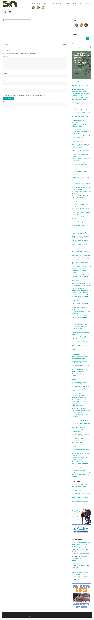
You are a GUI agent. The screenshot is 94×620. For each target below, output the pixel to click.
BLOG (38, 3)
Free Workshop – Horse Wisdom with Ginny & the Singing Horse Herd (81, 291)
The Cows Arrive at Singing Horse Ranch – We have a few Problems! (80, 232)
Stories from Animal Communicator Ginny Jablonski (81, 430)
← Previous (6, 44)
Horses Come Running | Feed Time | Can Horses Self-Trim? (81, 213)
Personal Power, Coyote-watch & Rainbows (80, 475)
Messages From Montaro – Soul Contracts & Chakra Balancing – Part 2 (81, 103)
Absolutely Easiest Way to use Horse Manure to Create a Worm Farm (81, 462)
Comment (6, 56)
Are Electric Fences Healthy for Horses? (80, 117)
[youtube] (81, 23)
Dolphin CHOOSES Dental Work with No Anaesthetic (81, 415)
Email (5, 81)
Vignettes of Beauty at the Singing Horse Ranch (80, 167)
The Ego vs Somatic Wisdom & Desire (80, 320)
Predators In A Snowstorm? (79, 358)
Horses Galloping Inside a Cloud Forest (80, 81)
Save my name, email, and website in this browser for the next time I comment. (25, 95)
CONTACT (80, 3)
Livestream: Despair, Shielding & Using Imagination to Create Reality (81, 471)
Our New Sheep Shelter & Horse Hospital (80, 155)
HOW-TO (45, 3)
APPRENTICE (68, 3)
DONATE (87, 3)
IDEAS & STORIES (54, 616)
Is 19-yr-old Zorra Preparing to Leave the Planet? (81, 192)
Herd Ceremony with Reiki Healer (80, 386)
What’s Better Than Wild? (78, 427)
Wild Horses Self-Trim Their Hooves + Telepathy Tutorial (81, 94)
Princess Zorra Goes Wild (78, 408)
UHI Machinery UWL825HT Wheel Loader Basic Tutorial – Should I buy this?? (81, 179)
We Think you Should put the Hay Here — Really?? (80, 258)
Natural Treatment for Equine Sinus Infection (81, 217)
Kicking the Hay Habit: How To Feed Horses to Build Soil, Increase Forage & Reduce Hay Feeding (81, 146)
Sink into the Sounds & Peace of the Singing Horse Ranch (81, 252)
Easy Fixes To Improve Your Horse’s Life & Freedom (81, 159)
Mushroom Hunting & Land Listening (81, 352)
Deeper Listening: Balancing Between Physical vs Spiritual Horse (81, 98)
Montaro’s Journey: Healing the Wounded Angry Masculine (80, 370)
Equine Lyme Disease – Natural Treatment (80, 228)
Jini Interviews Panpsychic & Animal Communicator (81, 312)
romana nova (75, 572)
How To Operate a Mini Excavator (80, 129)
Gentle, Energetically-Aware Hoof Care (80, 342)
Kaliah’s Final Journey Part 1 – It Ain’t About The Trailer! (81, 279)
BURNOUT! (78, 579)
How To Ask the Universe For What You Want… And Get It (81, 411)
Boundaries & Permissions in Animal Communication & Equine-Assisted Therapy (81, 332)
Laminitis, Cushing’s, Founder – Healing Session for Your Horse (80, 383)
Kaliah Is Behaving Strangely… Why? (81, 283)
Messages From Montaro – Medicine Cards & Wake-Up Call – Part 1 (81, 108)
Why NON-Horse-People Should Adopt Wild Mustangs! (80, 125)
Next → (65, 44)
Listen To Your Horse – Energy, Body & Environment (81, 424)
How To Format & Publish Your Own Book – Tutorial (81, 113)
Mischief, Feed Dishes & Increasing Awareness (81, 454)
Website (5, 88)
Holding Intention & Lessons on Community (80, 304)
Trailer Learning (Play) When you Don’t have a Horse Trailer (80, 435)
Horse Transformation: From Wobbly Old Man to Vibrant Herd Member (81, 295)
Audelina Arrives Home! (78, 288)
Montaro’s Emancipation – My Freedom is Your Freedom (79, 362)
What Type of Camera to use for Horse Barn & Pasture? (80, 86)
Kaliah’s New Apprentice (78, 393)
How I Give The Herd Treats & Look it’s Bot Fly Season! (81, 188)
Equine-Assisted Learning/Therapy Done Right (80, 337)
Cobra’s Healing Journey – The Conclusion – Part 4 (80, 458)
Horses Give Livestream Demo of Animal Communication (80, 441)
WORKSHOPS (59, 3)
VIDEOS (52, 3)
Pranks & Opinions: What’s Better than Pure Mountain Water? (80, 237)
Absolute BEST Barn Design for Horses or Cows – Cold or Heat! (80, 419)
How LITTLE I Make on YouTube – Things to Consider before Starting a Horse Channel (81, 173)
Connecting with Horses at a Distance (79, 348)
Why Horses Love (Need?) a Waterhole (79, 121)
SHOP (74, 3)
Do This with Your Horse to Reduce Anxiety (81, 184)
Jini (72, 553)
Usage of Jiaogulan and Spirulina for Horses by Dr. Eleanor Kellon (81, 163)
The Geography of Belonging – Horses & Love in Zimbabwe (79, 400)
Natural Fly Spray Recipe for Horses (81, 225)
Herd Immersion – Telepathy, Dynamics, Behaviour (79, 327)
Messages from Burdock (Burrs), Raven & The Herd (80, 374)
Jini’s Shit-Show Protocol (78, 438)
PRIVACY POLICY (81, 616)
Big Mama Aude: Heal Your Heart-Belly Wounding (80, 445)
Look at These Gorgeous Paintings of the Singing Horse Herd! (81, 267)
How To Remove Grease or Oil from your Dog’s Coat (81, 200)
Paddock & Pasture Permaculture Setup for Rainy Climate (80, 466)
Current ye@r (7, 102)
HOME (47, 616)
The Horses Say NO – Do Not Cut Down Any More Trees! (80, 196)
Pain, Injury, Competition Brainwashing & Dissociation (79, 396)
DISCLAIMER (88, 616)
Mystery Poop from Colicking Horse (81, 255)
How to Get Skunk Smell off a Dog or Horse (81, 209)
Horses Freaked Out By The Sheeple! (81, 285)
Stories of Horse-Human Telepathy (80, 345)
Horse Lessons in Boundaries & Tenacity (80, 205)
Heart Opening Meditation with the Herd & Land (80, 366)
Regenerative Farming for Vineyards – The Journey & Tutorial (81, 136)
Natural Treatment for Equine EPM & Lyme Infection (81, 248)
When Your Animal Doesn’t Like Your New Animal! (81, 299)
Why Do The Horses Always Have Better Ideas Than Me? (80, 404)
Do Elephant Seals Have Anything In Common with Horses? (81, 140)
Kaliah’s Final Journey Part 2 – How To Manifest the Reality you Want (81, 275)
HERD (33, 3)
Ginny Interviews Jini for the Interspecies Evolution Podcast (80, 355)
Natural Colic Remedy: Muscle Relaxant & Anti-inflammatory (79, 316)
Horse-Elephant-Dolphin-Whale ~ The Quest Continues (81, 132)
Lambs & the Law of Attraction (79, 244)
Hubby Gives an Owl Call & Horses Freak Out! (81, 77)
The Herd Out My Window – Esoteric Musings (81, 378)
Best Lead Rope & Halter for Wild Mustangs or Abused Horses (80, 90)
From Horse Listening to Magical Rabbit (80, 389)
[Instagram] (86, 23)
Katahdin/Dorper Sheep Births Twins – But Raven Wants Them (81, 222)
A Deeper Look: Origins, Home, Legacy (80, 308)
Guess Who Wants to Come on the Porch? (80, 241)
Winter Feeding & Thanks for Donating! (79, 271)
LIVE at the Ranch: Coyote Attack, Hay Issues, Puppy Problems (80, 151)
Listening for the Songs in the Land (80, 324)
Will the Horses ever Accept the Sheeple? (80, 263)
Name (5, 73)
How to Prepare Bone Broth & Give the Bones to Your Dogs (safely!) (81, 450)
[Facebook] (76, 23)
